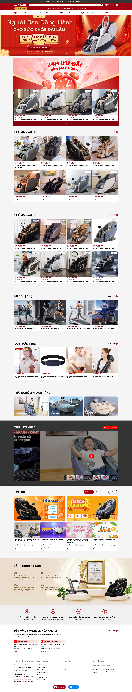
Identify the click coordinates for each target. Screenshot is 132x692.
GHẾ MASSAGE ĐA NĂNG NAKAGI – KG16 (25, 200)
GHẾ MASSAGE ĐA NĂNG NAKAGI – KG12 (103, 200)
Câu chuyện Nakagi (50, 1)
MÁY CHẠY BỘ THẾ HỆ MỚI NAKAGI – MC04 (52, 328)
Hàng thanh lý (60, 1)
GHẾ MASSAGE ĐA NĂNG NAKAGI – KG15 (77, 200)
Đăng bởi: (20, 544)
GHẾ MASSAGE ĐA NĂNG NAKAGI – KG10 (51, 200)
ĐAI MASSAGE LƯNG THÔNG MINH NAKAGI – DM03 (52, 377)
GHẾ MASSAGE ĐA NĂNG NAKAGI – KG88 (77, 248)
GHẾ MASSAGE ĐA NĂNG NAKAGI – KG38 (25, 119)
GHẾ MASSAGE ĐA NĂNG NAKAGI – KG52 (51, 248)
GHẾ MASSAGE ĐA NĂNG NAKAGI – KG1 (77, 166)
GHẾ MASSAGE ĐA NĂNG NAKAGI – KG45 (103, 119)
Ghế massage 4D (65, 8)
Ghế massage (48, 8)
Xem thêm (17, 548)
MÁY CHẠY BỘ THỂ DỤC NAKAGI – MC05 (25, 328)
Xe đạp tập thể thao (82, 8)
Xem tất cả (111, 132)
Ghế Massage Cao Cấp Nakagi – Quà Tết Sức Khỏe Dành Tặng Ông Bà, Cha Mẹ (27, 540)
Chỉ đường (17, 651)
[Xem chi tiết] (39, 508)
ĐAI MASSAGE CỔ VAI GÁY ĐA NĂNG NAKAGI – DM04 (26, 377)
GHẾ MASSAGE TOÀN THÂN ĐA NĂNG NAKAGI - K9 (25, 166)
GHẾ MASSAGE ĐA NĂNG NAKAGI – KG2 (51, 166)
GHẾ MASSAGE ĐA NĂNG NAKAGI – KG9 (103, 248)
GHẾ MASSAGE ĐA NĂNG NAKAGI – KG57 (103, 281)
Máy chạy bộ (74, 8)
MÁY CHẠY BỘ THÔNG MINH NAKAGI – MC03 (78, 328)
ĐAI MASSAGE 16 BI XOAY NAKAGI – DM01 (104, 376)
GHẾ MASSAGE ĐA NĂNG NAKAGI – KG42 (77, 119)
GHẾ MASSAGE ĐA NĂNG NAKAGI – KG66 (25, 248)
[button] (65, 53)
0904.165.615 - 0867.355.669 (27, 648)
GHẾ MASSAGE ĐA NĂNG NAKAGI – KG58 (77, 281)
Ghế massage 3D (56, 8)
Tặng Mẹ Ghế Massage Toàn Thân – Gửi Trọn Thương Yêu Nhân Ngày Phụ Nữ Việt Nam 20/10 (77, 541)
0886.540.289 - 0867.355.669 (53, 648)
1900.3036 (72, 1)
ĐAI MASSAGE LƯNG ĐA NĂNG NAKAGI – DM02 (77, 377)
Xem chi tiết (111, 630)
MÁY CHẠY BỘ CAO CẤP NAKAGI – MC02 (103, 328)
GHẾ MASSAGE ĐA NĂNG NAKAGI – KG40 (51, 119)
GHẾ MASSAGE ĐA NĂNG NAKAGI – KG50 (25, 281)
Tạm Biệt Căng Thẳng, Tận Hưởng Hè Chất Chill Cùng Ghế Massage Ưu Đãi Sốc (104, 540)
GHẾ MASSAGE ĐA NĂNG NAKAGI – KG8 (103, 166)
